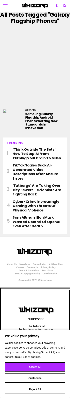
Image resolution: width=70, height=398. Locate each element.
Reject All (35, 389)
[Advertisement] (35, 66)
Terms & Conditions (29, 270)
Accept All (35, 366)
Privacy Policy (48, 267)
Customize (35, 378)
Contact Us (32, 267)
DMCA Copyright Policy (27, 273)
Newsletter (24, 264)
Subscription (39, 264)
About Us (12, 264)
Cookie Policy (50, 273)
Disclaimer (47, 270)
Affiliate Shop (56, 264)
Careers (20, 267)
